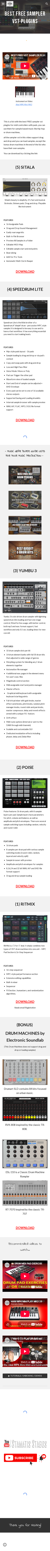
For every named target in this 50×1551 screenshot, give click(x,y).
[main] (25, 16)
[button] (3, 3)
